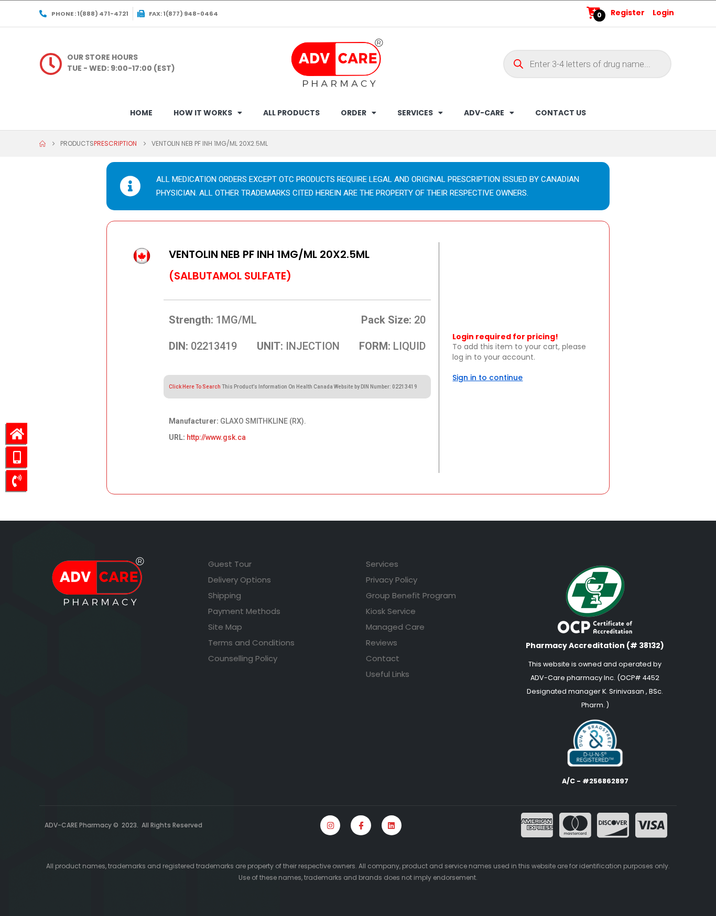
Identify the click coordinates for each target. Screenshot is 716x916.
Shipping (224, 595)
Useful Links (387, 674)
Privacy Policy (391, 579)
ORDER (353, 112)
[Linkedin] (392, 825)
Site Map (225, 626)
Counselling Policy (242, 658)
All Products (291, 112)
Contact (382, 658)
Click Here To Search (195, 387)
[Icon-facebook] (361, 825)
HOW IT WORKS (202, 112)
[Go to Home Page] (42, 143)
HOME (141, 112)
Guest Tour (230, 563)
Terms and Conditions (251, 642)
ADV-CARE (484, 112)
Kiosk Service (391, 611)
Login (663, 12)
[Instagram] (330, 825)
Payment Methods (244, 611)
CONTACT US (560, 112)
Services (382, 563)
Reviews (381, 642)
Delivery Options (239, 579)
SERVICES (415, 112)
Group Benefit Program (411, 595)
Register (628, 12)
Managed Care (395, 626)
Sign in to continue (487, 377)
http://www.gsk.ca (216, 437)
